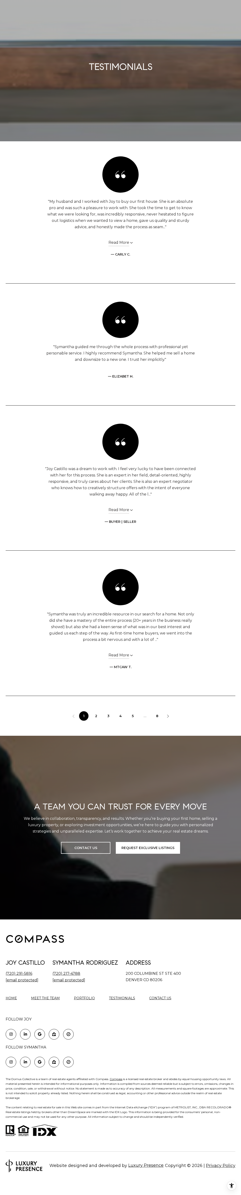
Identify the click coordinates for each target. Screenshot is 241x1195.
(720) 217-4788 (66, 973)
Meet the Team (45, 998)
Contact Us (160, 998)
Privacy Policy (220, 1165)
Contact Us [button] (85, 848)
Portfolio (84, 998)
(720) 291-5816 (19, 973)
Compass (116, 1079)
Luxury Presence (146, 1165)
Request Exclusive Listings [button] (147, 848)
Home (11, 998)
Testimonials (122, 998)
